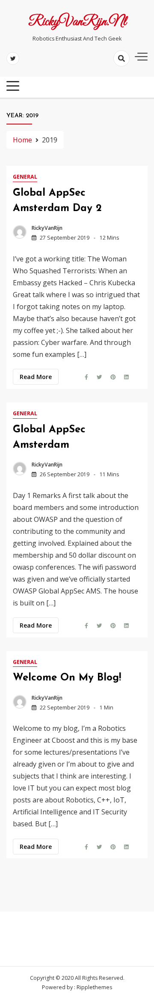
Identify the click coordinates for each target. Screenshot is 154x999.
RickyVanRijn (47, 228)
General (25, 176)
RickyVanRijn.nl (77, 22)
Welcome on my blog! (67, 678)
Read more (36, 377)
